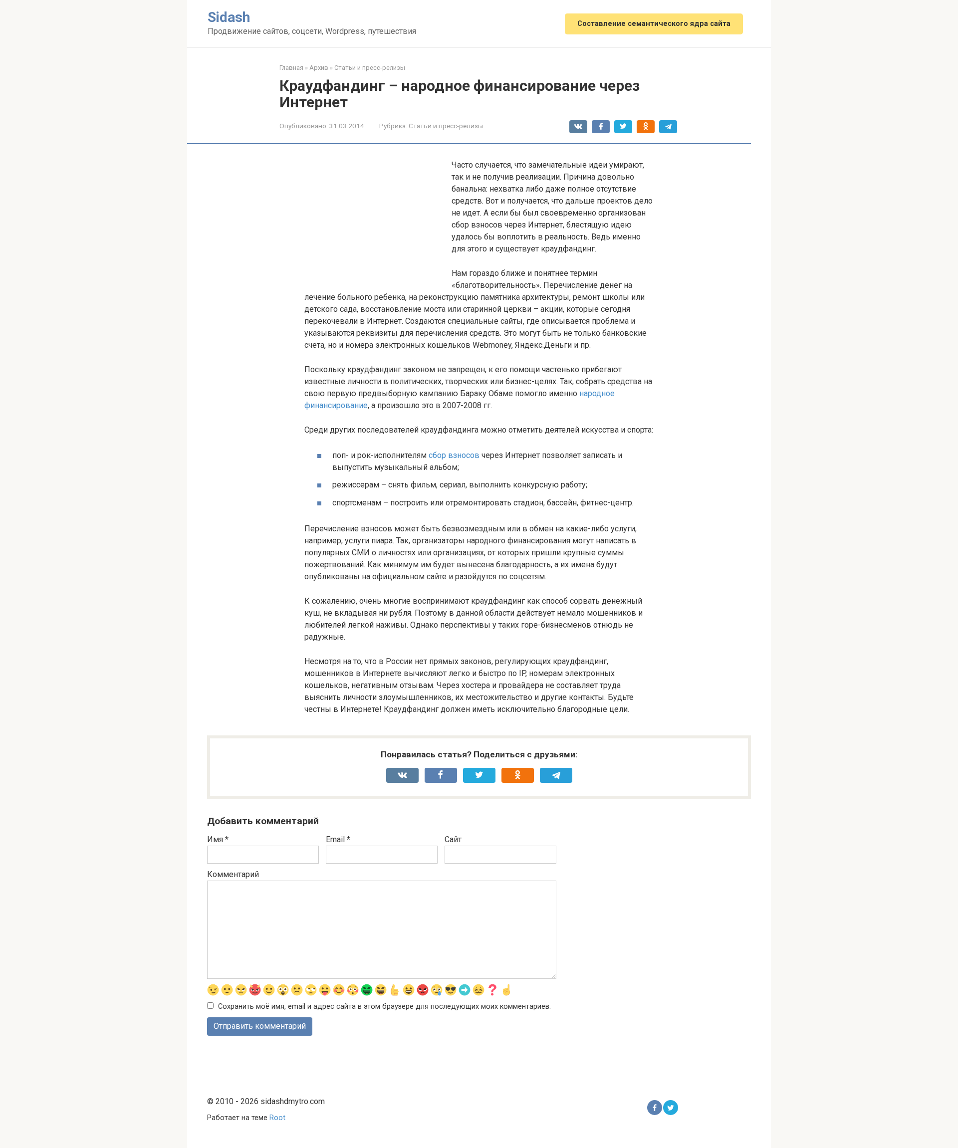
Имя (218, 839)
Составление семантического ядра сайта (653, 23)
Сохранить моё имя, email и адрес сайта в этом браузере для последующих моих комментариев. (384, 1006)
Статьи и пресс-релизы (446, 126)
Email (338, 839)
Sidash (229, 17)
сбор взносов (454, 455)
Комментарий (233, 874)
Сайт (453, 839)
